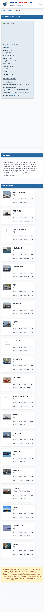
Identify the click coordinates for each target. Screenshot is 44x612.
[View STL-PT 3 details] (7, 343)
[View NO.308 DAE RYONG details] (7, 398)
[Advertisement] (22, 591)
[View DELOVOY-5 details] (7, 361)
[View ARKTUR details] (7, 472)
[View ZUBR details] (7, 509)
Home (3, 10)
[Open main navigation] (40, 4)
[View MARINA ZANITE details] (7, 417)
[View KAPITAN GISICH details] (7, 231)
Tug (8, 47)
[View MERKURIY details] (7, 306)
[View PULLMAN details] (7, 380)
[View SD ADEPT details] (7, 454)
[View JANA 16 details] (7, 491)
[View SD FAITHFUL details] (7, 546)
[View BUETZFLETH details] (7, 268)
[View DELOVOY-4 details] (7, 250)
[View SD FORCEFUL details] (7, 528)
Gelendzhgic (15, 95)
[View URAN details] (7, 287)
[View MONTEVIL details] (7, 435)
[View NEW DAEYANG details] (7, 194)
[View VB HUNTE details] (7, 213)
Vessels (9, 10)
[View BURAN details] (7, 324)
